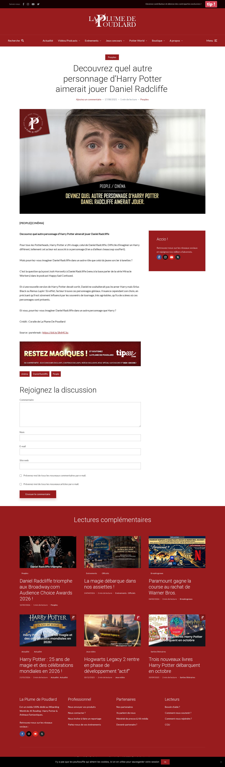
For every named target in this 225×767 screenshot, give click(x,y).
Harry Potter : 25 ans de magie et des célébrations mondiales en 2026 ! (46, 665)
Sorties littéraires (158, 652)
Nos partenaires (124, 706)
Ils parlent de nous (126, 712)
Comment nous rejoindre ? (178, 718)
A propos (175, 40)
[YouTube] (171, 257)
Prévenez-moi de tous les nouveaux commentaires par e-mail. (54, 475)
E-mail (23, 446)
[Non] (221, 762)
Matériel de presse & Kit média (132, 718)
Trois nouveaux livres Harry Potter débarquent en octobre (174, 665)
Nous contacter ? (77, 712)
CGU (167, 724)
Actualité (48, 40)
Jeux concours (114, 40)
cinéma (24, 374)
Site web (24, 460)
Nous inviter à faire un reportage (84, 718)
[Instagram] (165, 257)
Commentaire (27, 400)
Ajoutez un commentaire (88, 99)
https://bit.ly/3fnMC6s (55, 332)
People (56, 374)
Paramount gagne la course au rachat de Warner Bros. (170, 587)
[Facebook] (159, 257)
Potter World (136, 40)
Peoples (112, 57)
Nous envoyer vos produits (82, 706)
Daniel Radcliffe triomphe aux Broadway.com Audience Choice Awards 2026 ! (46, 590)
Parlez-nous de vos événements (84, 724)
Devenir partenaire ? (126, 724)
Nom (22, 432)
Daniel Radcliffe (40, 374)
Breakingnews (157, 573)
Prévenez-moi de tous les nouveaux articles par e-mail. (51, 484)
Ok (165, 762)
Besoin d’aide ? (172, 706)
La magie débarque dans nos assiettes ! (110, 584)
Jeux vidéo (90, 652)
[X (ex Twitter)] (177, 257)
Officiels (105, 573)
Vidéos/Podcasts (67, 40)
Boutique (157, 40)
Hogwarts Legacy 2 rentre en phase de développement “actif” (111, 665)
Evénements (91, 40)
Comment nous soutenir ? (178, 712)
